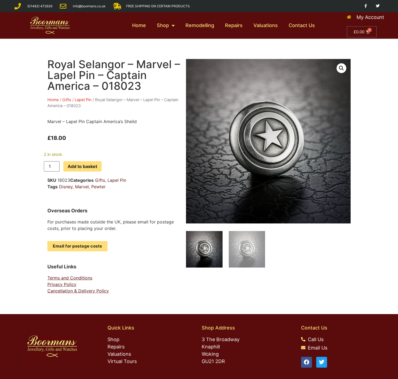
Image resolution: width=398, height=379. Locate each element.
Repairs (234, 25)
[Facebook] (306, 362)
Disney (66, 186)
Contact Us (302, 25)
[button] (341, 68)
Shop (163, 25)
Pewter (98, 186)
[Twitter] (378, 6)
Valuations (265, 25)
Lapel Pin (83, 99)
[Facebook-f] (366, 6)
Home (139, 25)
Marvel (82, 186)
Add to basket (82, 166)
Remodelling (199, 25)
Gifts (66, 99)
